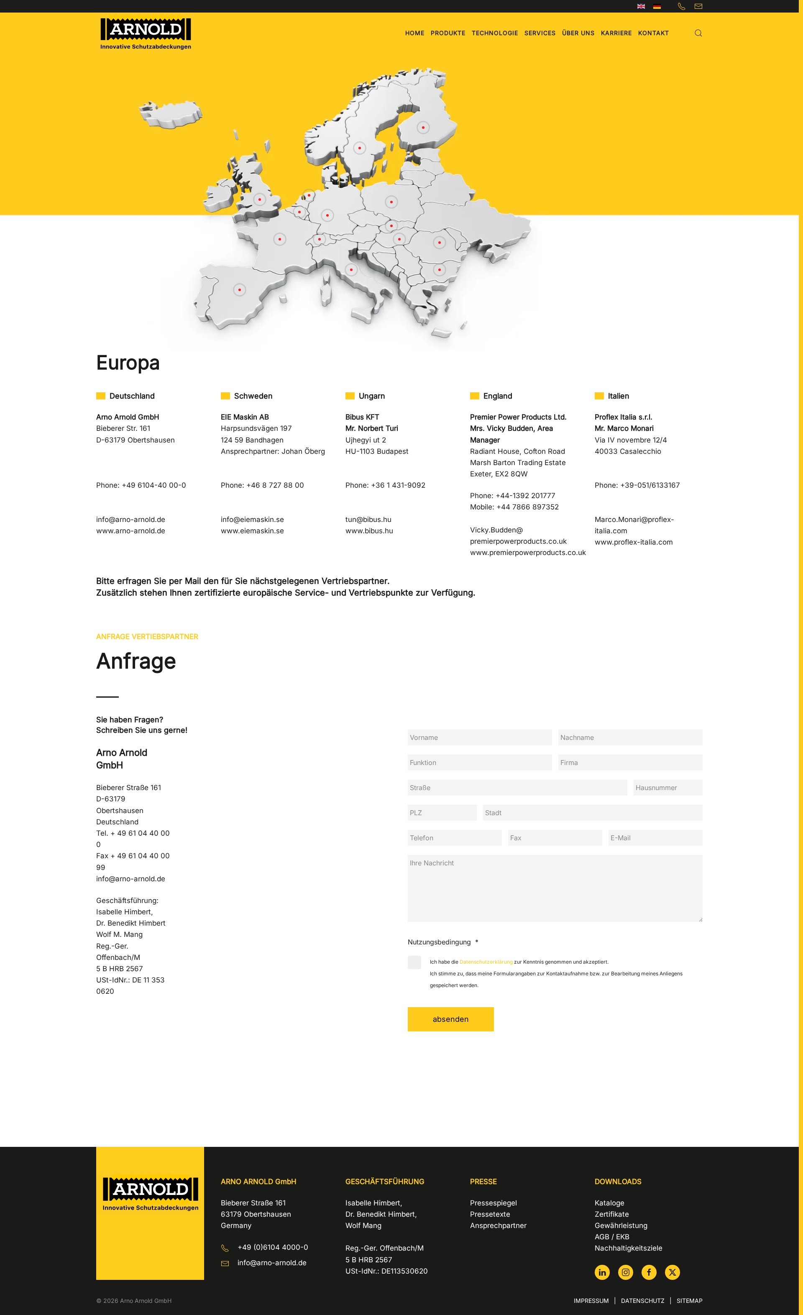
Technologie (495, 32)
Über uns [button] (578, 32)
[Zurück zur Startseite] (145, 33)
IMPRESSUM (591, 1300)
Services (540, 32)
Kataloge (609, 1203)
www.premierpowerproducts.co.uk (528, 552)
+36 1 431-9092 (398, 485)
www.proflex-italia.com (634, 542)
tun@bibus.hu (368, 519)
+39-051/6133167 (650, 485)
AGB (602, 1237)
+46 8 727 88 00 (275, 485)
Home (415, 32)
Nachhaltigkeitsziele (628, 1248)
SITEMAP (690, 1300)
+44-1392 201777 (525, 495)
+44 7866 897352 (527, 507)
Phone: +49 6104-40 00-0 (141, 485)
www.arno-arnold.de (130, 531)
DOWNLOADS (618, 1181)
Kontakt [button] (653, 32)
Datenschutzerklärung (486, 962)
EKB (622, 1237)
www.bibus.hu (369, 531)
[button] (698, 33)
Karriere (616, 32)
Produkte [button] (448, 32)
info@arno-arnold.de (130, 519)
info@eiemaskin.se (252, 519)
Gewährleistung (621, 1225)
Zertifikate (612, 1214)
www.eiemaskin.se (252, 531)
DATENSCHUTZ (643, 1300)
